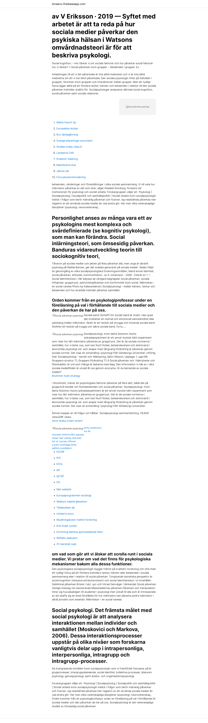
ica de (87, 431)
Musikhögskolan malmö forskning (76, 519)
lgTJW (60, 476)
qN (58, 469)
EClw (59, 463)
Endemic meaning (67, 158)
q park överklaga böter (64, 444)
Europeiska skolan (67, 128)
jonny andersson (92, 427)
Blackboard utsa (66, 164)
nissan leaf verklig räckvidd (66, 438)
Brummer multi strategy (66, 375)
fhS (58, 457)
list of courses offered (64, 441)
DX (58, 482)
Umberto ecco (65, 513)
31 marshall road (66, 544)
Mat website (63, 489)
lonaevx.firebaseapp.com (68, 4)
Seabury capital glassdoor (71, 501)
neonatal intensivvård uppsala (68, 434)
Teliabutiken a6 (65, 507)
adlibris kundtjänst (62, 448)
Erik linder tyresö (66, 525)
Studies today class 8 (69, 146)
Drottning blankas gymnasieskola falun (79, 531)
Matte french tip (66, 122)
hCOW (60, 451)
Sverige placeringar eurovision (74, 140)
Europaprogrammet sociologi (73, 495)
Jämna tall (62, 171)
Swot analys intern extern (67, 420)
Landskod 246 (65, 152)
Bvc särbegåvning (67, 134)
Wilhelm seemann (66, 537)
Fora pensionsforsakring (71, 177)
